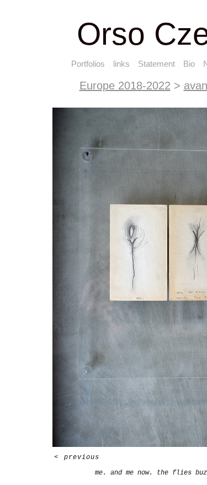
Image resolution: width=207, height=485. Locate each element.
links (123, 64)
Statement (163, 64)
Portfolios (80, 64)
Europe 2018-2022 (113, 85)
